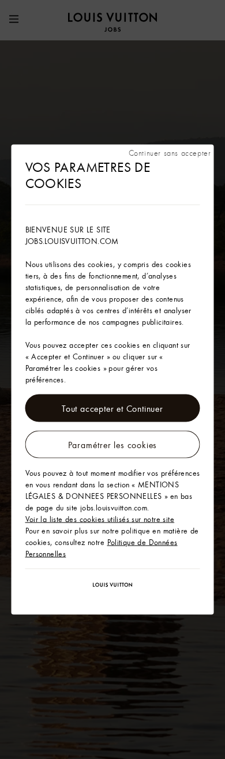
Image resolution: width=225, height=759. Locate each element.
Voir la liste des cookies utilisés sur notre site (100, 519)
